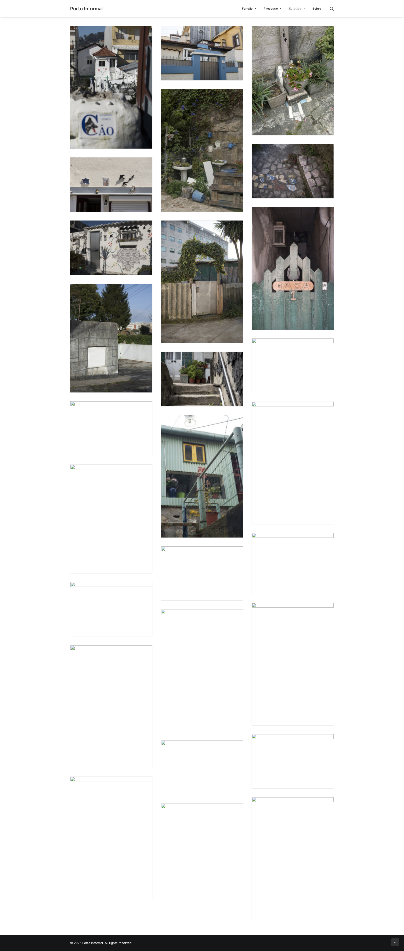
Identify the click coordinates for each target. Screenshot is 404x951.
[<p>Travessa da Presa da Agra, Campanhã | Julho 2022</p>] (111, 706)
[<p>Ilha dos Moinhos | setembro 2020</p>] (111, 428)
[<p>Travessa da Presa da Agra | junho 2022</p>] (293, 80)
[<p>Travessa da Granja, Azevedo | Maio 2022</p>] (202, 865)
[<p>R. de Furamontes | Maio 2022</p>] (202, 768)
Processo (271, 8)
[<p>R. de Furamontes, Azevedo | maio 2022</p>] (111, 609)
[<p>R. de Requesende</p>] (111, 338)
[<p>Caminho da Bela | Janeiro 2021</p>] (111, 248)
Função (247, 8)
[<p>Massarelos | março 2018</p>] (202, 476)
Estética (295, 8)
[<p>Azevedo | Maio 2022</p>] (202, 670)
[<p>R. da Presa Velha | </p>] (202, 379)
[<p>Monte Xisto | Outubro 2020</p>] (293, 463)
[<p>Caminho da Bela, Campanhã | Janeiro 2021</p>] (111, 87)
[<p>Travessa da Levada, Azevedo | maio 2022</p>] (293, 664)
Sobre (316, 8)
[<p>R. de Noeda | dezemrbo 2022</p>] (293, 761)
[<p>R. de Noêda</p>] (111, 184)
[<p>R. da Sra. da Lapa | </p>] (293, 268)
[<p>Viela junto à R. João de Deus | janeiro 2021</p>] (202, 282)
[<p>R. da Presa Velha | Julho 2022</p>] (293, 171)
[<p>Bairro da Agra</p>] (202, 150)
